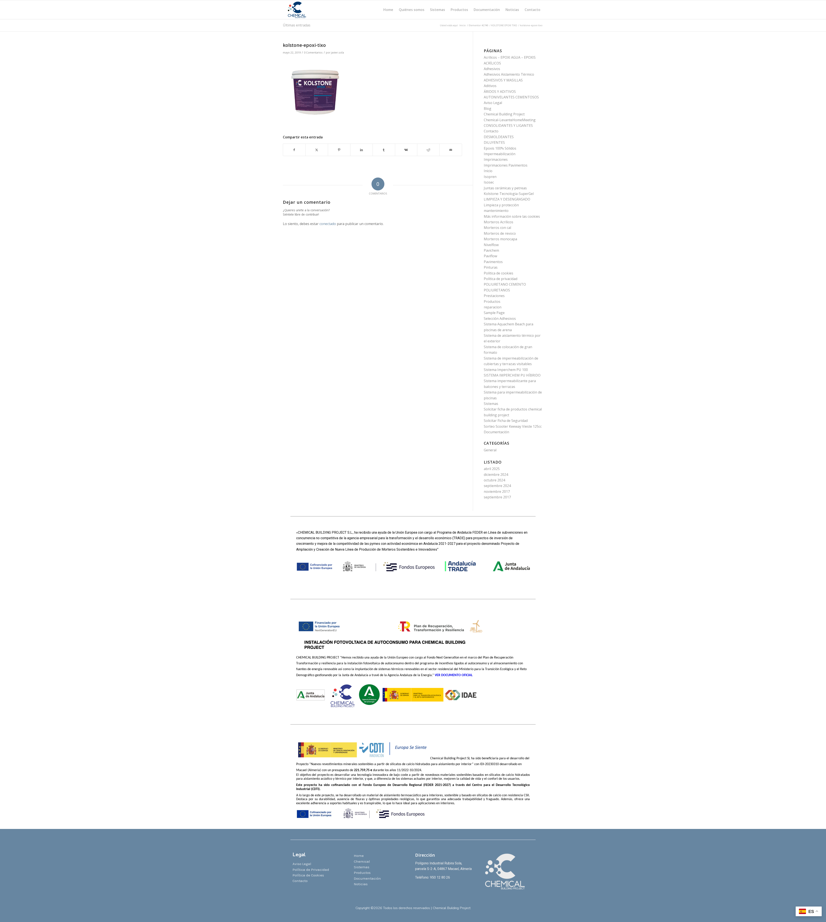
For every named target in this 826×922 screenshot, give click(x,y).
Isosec (489, 182)
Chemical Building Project (504, 114)
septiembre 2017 (497, 497)
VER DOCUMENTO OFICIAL (454, 675)
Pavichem (491, 250)
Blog (487, 108)
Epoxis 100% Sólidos (500, 148)
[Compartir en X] (317, 150)
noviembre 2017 (497, 491)
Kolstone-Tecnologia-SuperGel (509, 193)
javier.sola (337, 52)
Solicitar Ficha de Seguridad (506, 420)
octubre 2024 (494, 480)
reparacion (492, 307)
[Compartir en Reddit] (428, 150)
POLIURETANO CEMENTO (505, 284)
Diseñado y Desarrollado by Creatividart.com (413, 912)
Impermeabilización (499, 154)
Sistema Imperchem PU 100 (506, 369)
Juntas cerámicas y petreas (505, 188)
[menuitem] (388, 9)
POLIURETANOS (497, 290)
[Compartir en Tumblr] (384, 150)
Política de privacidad (500, 278)
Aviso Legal (493, 102)
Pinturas (491, 267)
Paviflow (490, 256)
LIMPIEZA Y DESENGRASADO (507, 199)
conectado (327, 223)
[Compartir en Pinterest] (339, 150)
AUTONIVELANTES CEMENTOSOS (511, 97)
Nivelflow (491, 244)
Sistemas (491, 403)
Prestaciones (494, 295)
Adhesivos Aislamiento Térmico (509, 74)
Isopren (490, 176)
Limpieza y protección (501, 205)
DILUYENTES (494, 142)
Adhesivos (492, 68)
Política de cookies (498, 273)
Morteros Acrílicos (498, 222)
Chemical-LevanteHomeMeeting (510, 120)
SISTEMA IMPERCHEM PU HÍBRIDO (512, 375)
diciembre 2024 (496, 474)
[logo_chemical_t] (297, 9)
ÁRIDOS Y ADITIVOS (500, 91)
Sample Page (494, 312)
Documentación (496, 432)
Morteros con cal (497, 227)
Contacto (491, 131)
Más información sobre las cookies (512, 216)
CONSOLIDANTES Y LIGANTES (508, 125)
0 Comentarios (313, 52)
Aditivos (490, 85)
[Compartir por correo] (451, 150)
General (490, 450)
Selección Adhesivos (500, 318)
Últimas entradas (296, 25)
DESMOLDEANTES (499, 137)
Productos (492, 301)
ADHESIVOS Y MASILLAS (503, 80)
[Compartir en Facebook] (294, 150)
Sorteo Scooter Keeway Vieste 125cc (513, 426)
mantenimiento (496, 210)
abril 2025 (492, 468)
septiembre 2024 (497, 485)
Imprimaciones (496, 159)
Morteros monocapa (500, 239)
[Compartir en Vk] (406, 150)
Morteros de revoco (500, 233)
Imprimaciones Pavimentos (505, 165)
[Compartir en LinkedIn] (361, 150)
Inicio (488, 170)
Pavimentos (493, 261)
